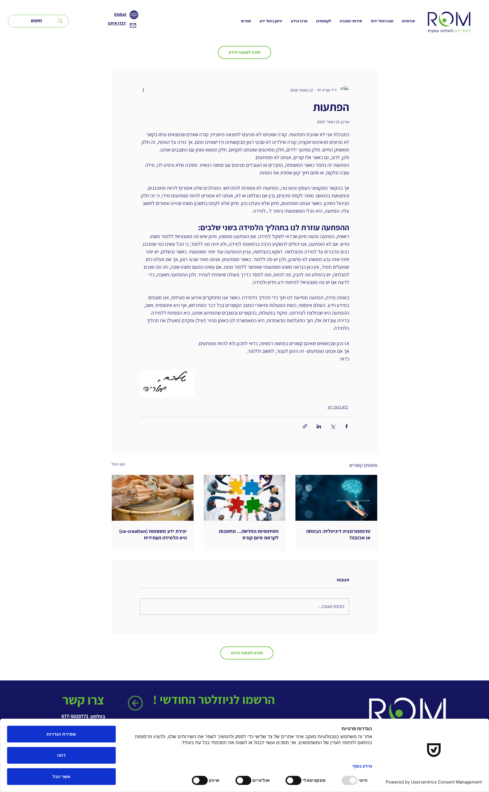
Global (120, 14)
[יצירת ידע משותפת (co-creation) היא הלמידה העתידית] (153, 498)
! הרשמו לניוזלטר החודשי (215, 699)
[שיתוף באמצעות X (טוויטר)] (332, 426)
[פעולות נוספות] (143, 90)
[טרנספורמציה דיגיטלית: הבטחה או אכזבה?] (336, 498)
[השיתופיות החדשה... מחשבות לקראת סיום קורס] (245, 498)
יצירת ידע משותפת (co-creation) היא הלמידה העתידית (153, 534)
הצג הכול (118, 464)
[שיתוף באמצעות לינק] (305, 426)
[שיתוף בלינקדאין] (318, 426)
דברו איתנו (117, 23)
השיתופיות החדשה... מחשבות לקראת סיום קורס (248, 534)
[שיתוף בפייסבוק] (346, 426)
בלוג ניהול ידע (338, 406)
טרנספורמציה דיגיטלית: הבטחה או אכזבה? (338, 534)
